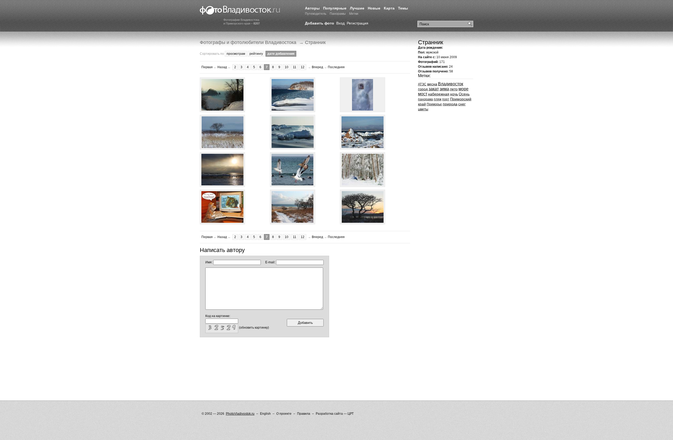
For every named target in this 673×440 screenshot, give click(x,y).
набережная (438, 94)
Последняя (336, 67)
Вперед (317, 67)
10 (286, 67)
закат (434, 89)
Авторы (312, 8)
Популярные (334, 8)
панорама (425, 99)
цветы (423, 109)
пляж (437, 99)
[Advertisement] (295, 354)
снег (462, 104)
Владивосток (450, 84)
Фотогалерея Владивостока (240, 10)
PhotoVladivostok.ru (240, 414)
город (423, 89)
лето (454, 89)
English (265, 414)
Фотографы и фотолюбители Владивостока (248, 42)
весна (432, 84)
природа (450, 104)
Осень (464, 94)
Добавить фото (319, 23)
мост (422, 94)
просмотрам (236, 54)
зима (444, 89)
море (463, 89)
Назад (222, 67)
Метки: (424, 75)
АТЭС (422, 84)
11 (294, 67)
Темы (403, 8)
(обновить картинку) (254, 327)
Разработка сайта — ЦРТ (335, 414)
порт (445, 99)
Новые (374, 8)
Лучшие (357, 8)
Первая (207, 67)
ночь (454, 94)
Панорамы (338, 14)
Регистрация (357, 23)
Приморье (434, 104)
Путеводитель (315, 14)
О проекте (284, 414)
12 (302, 67)
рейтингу (256, 54)
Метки (353, 14)
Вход (340, 23)
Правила (303, 414)
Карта (389, 8)
